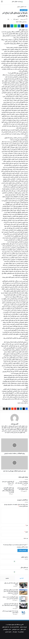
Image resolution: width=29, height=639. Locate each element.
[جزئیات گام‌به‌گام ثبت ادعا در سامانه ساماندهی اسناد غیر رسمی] (23, 599)
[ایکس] (22, 25)
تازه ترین (21, 578)
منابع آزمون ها (21, 632)
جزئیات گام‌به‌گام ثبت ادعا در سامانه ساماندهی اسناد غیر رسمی (10, 598)
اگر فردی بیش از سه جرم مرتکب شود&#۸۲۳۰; (22, 488)
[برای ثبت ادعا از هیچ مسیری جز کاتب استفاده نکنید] (23, 613)
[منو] (2, 2)
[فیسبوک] (26, 25)
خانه (25, 7)
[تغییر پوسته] (24, 2)
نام (27, 525)
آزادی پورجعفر (23, 19)
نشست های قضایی (15, 629)
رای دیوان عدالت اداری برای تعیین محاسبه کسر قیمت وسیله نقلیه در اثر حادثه (10, 605)
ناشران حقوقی (23, 629)
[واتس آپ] (15, 25)
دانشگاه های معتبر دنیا (14, 627)
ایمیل (26, 532)
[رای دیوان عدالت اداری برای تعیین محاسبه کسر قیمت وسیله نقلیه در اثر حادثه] (23, 606)
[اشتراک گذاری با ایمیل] (8, 25)
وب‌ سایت (26, 538)
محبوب (7, 578)
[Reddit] (12, 409)
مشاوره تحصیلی (8, 632)
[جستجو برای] (27, 2)
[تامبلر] (18, 409)
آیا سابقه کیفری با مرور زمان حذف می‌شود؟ (8, 482)
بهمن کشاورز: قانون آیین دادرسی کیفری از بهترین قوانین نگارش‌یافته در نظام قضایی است (8, 490)
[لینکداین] (19, 25)
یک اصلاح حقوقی (5, 627)
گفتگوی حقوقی (20, 7)
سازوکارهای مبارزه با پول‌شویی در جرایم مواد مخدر (21, 482)
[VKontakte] (9, 409)
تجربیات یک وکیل (23, 627)
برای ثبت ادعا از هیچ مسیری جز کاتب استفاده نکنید (10, 611)
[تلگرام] (11, 25)
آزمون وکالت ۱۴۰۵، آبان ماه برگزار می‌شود (11, 584)
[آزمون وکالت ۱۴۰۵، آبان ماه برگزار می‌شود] (23, 585)
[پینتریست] (15, 409)
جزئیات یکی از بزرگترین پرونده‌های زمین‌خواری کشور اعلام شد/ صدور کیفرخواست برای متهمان (11, 591)
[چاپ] (4, 25)
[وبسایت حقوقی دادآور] (17, 1)
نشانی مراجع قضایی (7, 629)
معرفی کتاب (14, 632)
